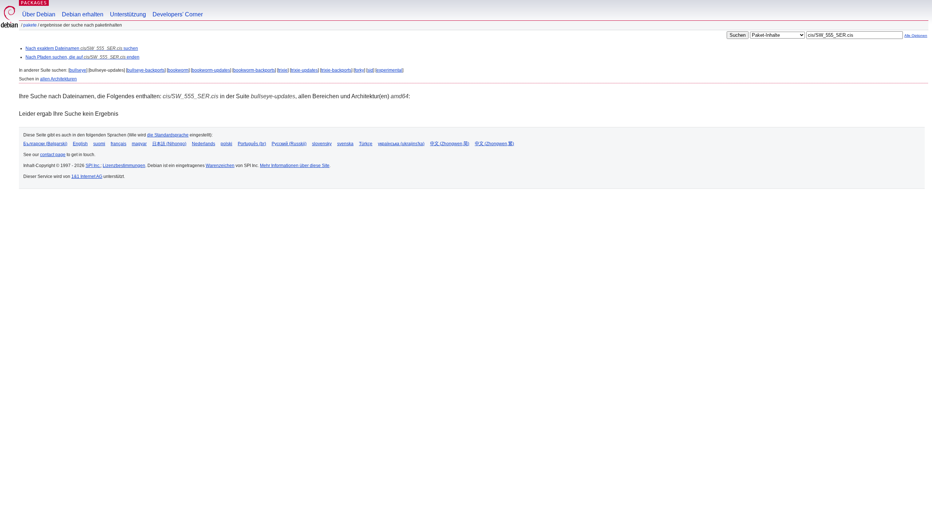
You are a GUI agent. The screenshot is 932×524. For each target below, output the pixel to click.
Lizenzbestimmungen (124, 165)
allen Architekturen (58, 79)
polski (226, 143)
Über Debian (38, 14)
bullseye (78, 70)
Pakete (30, 25)
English (80, 143)
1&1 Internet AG (86, 176)
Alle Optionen (915, 35)
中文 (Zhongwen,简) (449, 143)
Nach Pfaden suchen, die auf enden (82, 57)
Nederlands (203, 143)
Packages (34, 2)
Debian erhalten (82, 14)
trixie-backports (336, 70)
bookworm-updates (211, 70)
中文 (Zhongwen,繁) (494, 143)
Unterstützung (128, 14)
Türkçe (365, 143)
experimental (389, 70)
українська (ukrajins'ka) (401, 143)
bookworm (178, 70)
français (118, 143)
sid (370, 70)
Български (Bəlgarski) (45, 143)
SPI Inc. (93, 165)
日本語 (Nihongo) (169, 143)
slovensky (322, 143)
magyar (139, 143)
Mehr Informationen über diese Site (294, 165)
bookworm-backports (254, 70)
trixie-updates (304, 70)
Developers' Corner (178, 14)
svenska (345, 143)
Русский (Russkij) (289, 143)
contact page (53, 154)
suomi (99, 143)
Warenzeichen (220, 165)
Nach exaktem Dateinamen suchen (81, 48)
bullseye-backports (146, 70)
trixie (283, 70)
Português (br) (252, 143)
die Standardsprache (168, 135)
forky (359, 70)
